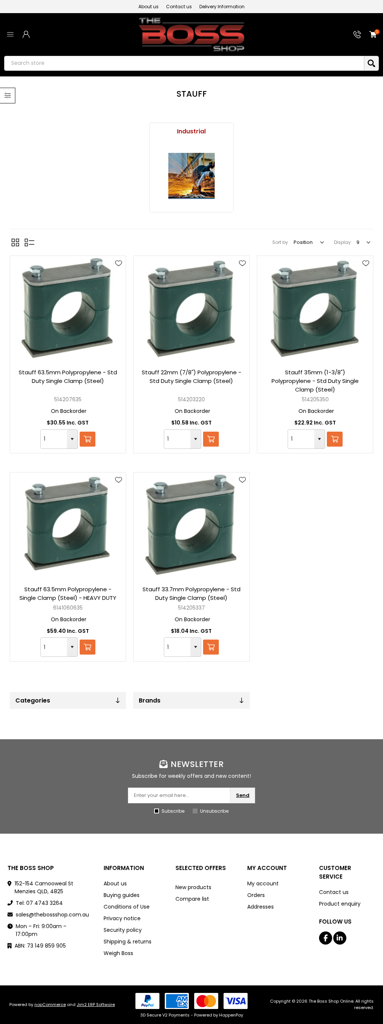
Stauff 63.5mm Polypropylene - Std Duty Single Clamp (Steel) (68, 376)
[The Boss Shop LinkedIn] (339, 938)
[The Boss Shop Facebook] (325, 938)
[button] (72, 439)
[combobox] (54, 439)
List (29, 242)
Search (371, 63)
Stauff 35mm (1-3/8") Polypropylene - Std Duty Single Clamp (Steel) (315, 380)
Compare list (192, 899)
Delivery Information (222, 6)
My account (263, 883)
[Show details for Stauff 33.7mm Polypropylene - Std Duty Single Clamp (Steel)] (191, 525)
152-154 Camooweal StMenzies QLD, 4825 (44, 887)
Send (242, 795)
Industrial (191, 131)
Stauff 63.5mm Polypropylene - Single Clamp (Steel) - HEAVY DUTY (67, 593)
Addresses (260, 906)
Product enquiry (340, 903)
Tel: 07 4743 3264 (39, 903)
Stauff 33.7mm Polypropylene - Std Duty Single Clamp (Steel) (191, 593)
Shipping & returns (127, 941)
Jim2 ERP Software (96, 1005)
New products (193, 887)
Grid (15, 242)
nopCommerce (50, 1005)
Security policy (123, 930)
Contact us (179, 6)
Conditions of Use (127, 906)
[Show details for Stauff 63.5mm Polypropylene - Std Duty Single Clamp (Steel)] (68, 309)
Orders (256, 895)
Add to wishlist (118, 263)
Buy (87, 439)
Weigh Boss (118, 953)
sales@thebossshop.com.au (52, 914)
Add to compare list (118, 285)
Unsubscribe (214, 811)
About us (148, 6)
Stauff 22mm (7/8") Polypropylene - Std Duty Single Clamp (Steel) (191, 376)
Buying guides (122, 895)
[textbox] (184, 63)
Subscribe (173, 811)
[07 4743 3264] (357, 34)
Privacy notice (122, 918)
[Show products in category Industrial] (191, 176)
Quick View (118, 274)
